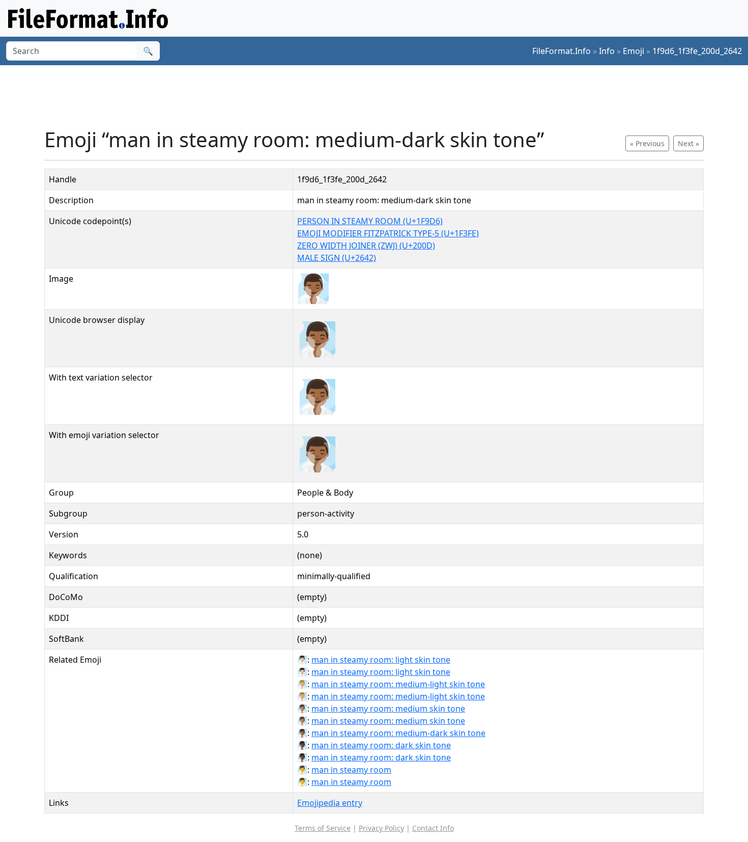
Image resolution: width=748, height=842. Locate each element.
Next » (688, 143)
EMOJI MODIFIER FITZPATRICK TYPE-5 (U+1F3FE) (388, 233)
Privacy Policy (381, 828)
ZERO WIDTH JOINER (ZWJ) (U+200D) (366, 245)
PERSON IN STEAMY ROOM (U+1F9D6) (370, 221)
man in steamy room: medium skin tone (388, 708)
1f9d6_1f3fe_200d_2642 (697, 51)
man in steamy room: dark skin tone (381, 745)
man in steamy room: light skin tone (380, 659)
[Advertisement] (380, 96)
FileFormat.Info (561, 51)
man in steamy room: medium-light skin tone (398, 684)
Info (607, 51)
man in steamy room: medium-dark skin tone (398, 733)
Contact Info (433, 828)
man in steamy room (351, 769)
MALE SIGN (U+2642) (336, 257)
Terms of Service (323, 828)
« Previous (647, 143)
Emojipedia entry (329, 802)
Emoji (633, 51)
